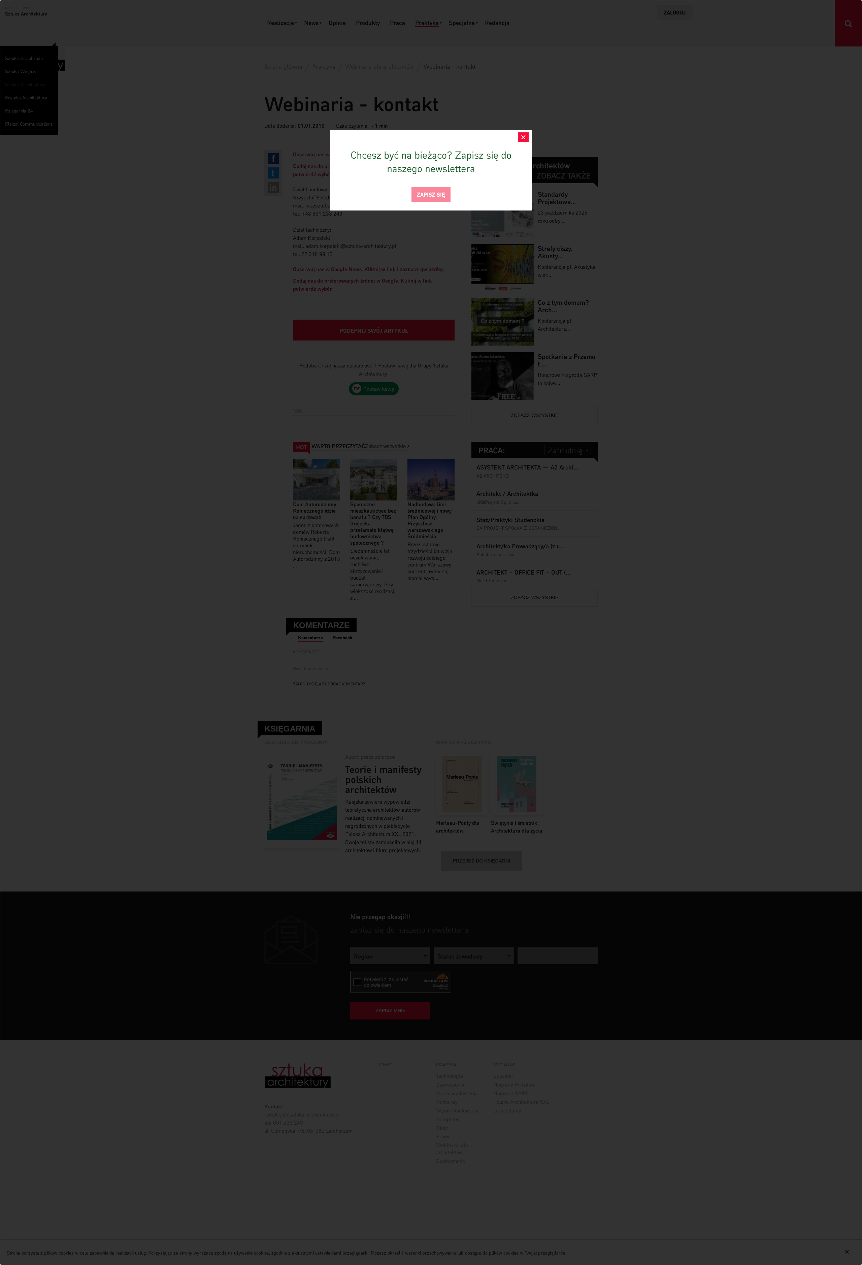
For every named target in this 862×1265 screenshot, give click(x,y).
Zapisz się (431, 194)
